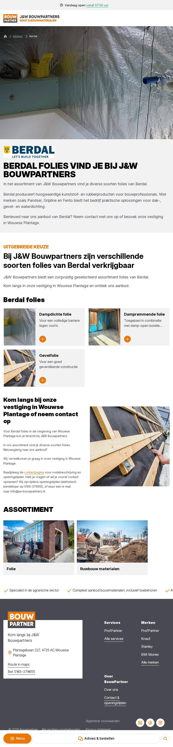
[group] (38, 547)
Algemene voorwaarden (103, 721)
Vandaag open (86, 5)
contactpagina (34, 472)
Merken (18, 36)
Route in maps (19, 664)
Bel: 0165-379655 (21, 671)
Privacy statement (98, 729)
